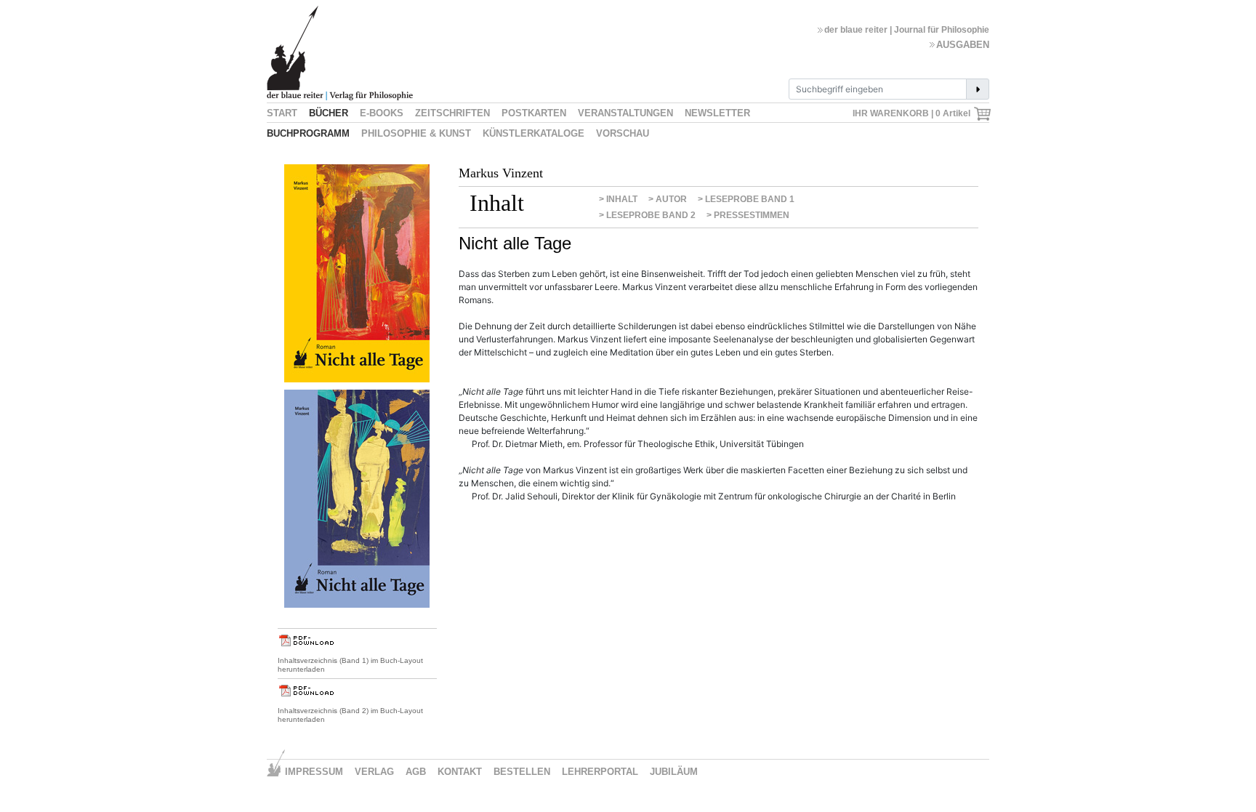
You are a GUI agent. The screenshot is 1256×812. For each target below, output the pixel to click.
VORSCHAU (622, 133)
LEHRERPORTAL (600, 771)
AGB (416, 771)
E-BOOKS (381, 113)
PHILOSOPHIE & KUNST (416, 133)
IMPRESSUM (314, 771)
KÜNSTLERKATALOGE (533, 133)
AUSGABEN (962, 44)
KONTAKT (460, 771)
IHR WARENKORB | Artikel (913, 113)
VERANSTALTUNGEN (625, 113)
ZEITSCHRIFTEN (452, 113)
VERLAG (374, 771)
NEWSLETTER (717, 113)
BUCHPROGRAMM (308, 133)
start (282, 113)
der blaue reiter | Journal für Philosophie (906, 30)
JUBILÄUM (674, 771)
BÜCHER (328, 113)
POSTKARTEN (534, 113)
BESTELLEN (522, 771)
